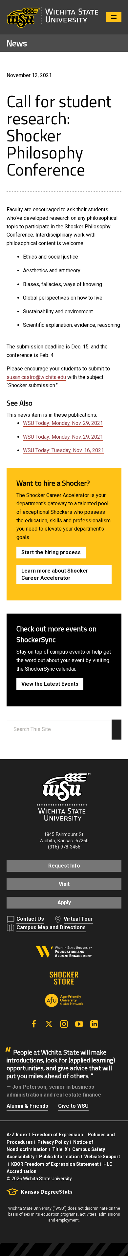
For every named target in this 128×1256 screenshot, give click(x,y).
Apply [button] (64, 902)
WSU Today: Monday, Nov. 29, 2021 (63, 423)
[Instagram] (64, 1024)
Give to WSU (73, 1106)
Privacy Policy (53, 1142)
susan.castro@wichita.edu (36, 377)
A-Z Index (17, 1134)
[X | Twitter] (49, 1024)
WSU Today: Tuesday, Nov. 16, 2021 (63, 450)
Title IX (60, 1149)
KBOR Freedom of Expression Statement (55, 1164)
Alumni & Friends (27, 1106)
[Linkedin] (94, 1024)
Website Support (102, 1156)
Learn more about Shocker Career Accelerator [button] (54, 574)
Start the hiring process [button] (51, 552)
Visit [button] (64, 884)
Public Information (59, 1156)
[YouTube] (79, 1024)
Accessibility (20, 1156)
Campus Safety (88, 1149)
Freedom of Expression (57, 1134)
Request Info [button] (64, 866)
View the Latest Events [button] (49, 684)
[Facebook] (34, 1024)
